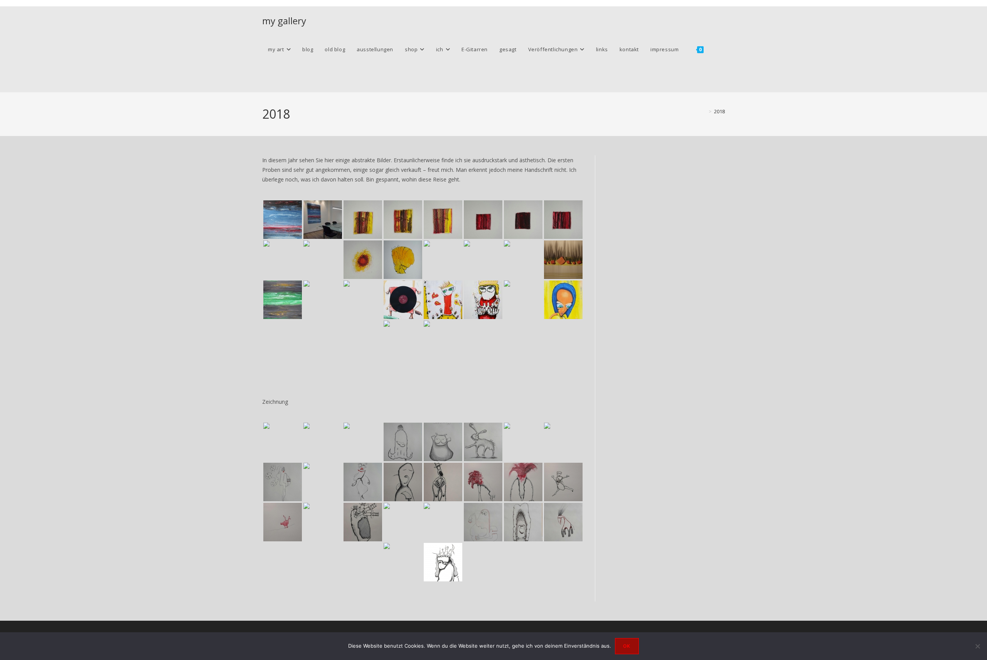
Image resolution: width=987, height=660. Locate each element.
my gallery (284, 20)
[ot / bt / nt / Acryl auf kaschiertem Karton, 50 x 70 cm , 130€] (403, 259)
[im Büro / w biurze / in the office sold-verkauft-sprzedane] (322, 219)
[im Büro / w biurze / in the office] (523, 259)
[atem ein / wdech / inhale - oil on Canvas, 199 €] (403, 340)
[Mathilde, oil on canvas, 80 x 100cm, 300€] (443, 299)
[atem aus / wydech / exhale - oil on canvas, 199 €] (443, 340)
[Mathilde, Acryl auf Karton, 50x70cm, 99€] (483, 299)
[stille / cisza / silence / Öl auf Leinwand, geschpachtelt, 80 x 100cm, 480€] (523, 299)
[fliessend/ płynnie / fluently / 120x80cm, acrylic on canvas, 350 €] (563, 259)
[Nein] (977, 646)
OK (626, 646)
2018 (719, 111)
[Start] (704, 111)
